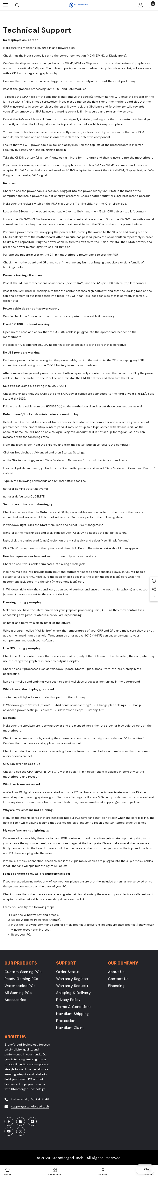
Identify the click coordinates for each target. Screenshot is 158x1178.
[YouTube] (9, 1131)
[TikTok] (32, 1121)
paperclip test (29, 254)
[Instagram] (20, 1121)
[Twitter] (20, 1131)
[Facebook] (9, 1121)
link (82, 899)
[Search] (17, 5)
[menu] (5, 5)
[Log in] (140, 5)
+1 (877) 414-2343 (37, 1099)
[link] (102, 1171)
